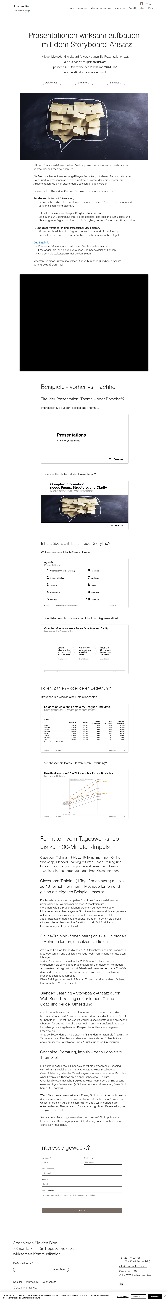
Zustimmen (154, 1296)
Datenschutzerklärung (31, 1297)
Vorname (45, 1158)
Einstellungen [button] (122, 1296)
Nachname (88, 1158)
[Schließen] (164, 1296)
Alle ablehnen (138, 1296)
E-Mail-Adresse (22, 1263)
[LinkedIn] (121, 1284)
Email (44, 1179)
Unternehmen (48, 1169)
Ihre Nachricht (48, 1190)
